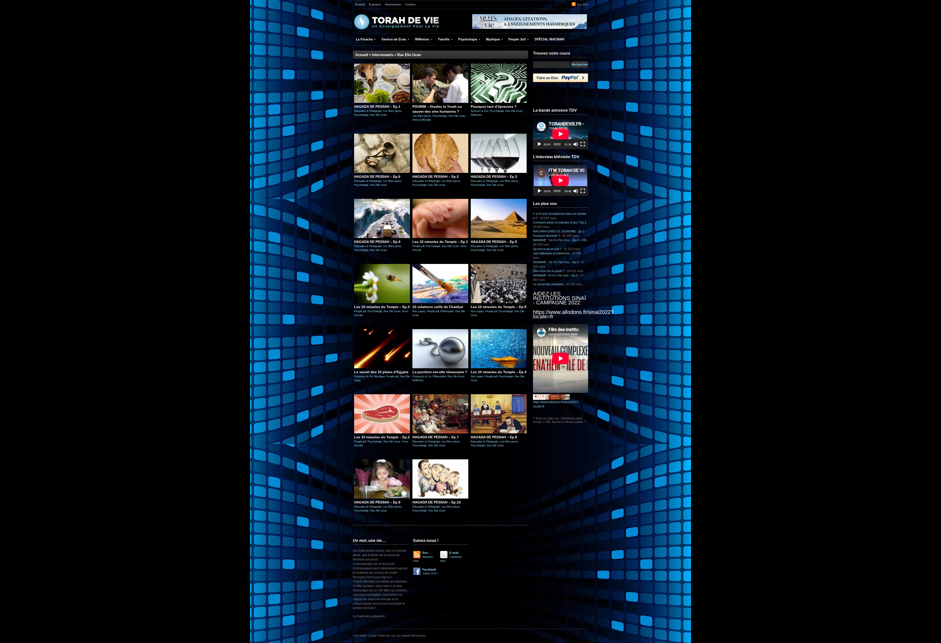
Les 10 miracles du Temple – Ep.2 (382, 437)
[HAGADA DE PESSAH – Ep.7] (440, 432)
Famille (443, 39)
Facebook (430, 571)
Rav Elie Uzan (378, 114)
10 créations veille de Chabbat (437, 307)
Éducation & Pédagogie (368, 110)
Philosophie (447, 311)
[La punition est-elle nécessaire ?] (440, 367)
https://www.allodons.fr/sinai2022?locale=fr (573, 314)
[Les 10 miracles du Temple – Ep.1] (440, 237)
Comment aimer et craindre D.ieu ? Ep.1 (559, 222)
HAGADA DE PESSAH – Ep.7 (435, 437)
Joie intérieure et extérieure (551, 253)
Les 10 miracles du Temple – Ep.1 (440, 242)
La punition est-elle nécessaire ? (439, 372)
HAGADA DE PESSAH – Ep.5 (494, 242)
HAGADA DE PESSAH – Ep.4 (377, 242)
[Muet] (575, 144)
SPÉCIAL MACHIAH (549, 39)
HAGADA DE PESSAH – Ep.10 (436, 502)
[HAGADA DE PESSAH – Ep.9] (382, 497)
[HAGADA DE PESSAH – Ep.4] (382, 237)
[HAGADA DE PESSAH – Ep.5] (499, 237)
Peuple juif (418, 246)
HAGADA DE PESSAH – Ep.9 (377, 502)
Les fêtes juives (392, 110)
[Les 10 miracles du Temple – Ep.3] (382, 302)
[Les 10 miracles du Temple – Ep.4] (499, 367)
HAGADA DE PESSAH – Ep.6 (377, 177)
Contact (410, 4)
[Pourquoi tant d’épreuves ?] (499, 102)
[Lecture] (539, 144)
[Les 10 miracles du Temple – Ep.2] (382, 432)
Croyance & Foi (363, 376)
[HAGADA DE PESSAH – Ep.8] (499, 432)
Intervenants (393, 4)
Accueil (360, 4)
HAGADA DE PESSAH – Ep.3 (494, 177)
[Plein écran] (582, 144)
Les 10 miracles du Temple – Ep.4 (498, 372)
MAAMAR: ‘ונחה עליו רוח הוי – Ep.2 (555, 275)
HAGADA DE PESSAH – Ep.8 (494, 437)
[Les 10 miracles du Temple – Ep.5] (499, 302)
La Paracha (364, 39)
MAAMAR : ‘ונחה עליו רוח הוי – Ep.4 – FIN (559, 240)
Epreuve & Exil (479, 110)
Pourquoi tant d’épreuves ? (494, 106)
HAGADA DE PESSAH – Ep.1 (377, 106)
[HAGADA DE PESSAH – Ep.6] (382, 172)
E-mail (451, 556)
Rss (423, 556)
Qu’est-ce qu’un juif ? (547, 249)
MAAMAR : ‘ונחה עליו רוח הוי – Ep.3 (556, 262)
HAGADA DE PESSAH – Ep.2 (435, 177)
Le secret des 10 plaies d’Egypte (381, 372)
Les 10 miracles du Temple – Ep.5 (498, 307)
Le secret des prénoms (548, 284)
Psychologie (467, 39)
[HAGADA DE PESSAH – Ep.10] (440, 497)
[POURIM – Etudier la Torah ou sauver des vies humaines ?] (440, 102)
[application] (560, 133)
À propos (375, 4)
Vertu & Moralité (421, 119)
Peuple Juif (517, 39)
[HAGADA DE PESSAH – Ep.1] (382, 102)
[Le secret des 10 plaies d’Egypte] (382, 367)
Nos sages (418, 311)
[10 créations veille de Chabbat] (440, 302)
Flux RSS (582, 4)
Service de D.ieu (394, 39)
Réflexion (422, 39)
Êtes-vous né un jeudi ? (548, 271)
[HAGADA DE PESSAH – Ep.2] (440, 172)
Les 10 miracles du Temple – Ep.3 (382, 307)
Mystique (493, 39)
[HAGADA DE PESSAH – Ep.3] (499, 172)
